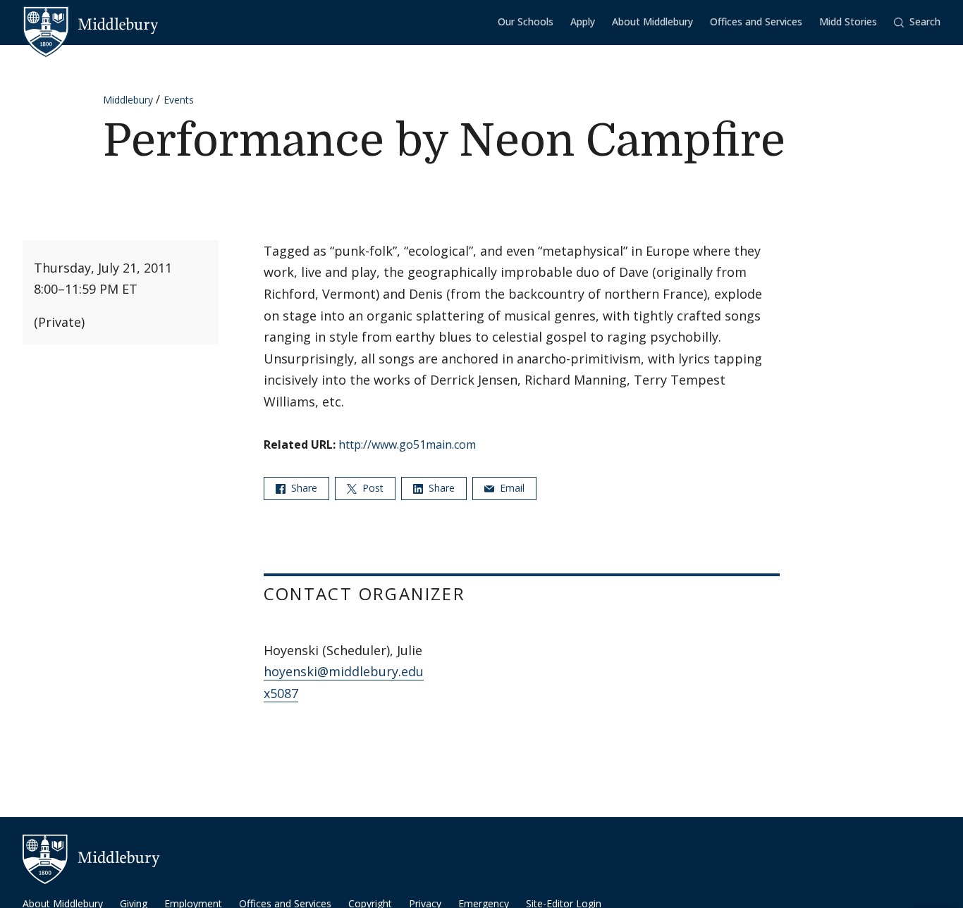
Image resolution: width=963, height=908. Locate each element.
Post (372, 488)
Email (511, 488)
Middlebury (128, 99)
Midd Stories (848, 21)
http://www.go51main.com (407, 444)
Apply (582, 21)
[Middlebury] (91, 24)
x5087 (281, 693)
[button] (917, 22)
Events (179, 99)
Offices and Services (756, 21)
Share (302, 488)
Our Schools (525, 21)
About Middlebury (652, 21)
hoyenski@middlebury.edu (344, 671)
